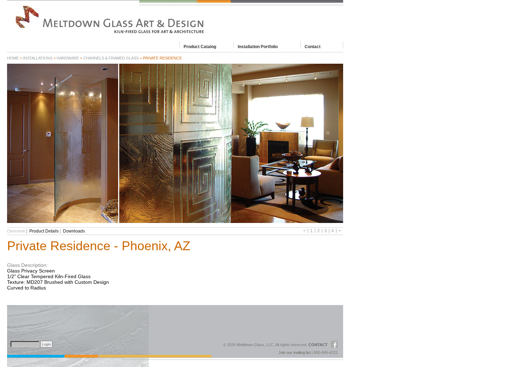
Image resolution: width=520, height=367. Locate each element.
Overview (16, 231)
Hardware (68, 58)
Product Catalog (200, 46)
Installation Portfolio (258, 46)
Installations (37, 58)
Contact (312, 46)
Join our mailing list (294, 352)
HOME (13, 58)
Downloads (74, 231)
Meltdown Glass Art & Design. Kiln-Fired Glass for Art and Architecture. (175, 19)
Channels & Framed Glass (111, 58)
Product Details (44, 231)
